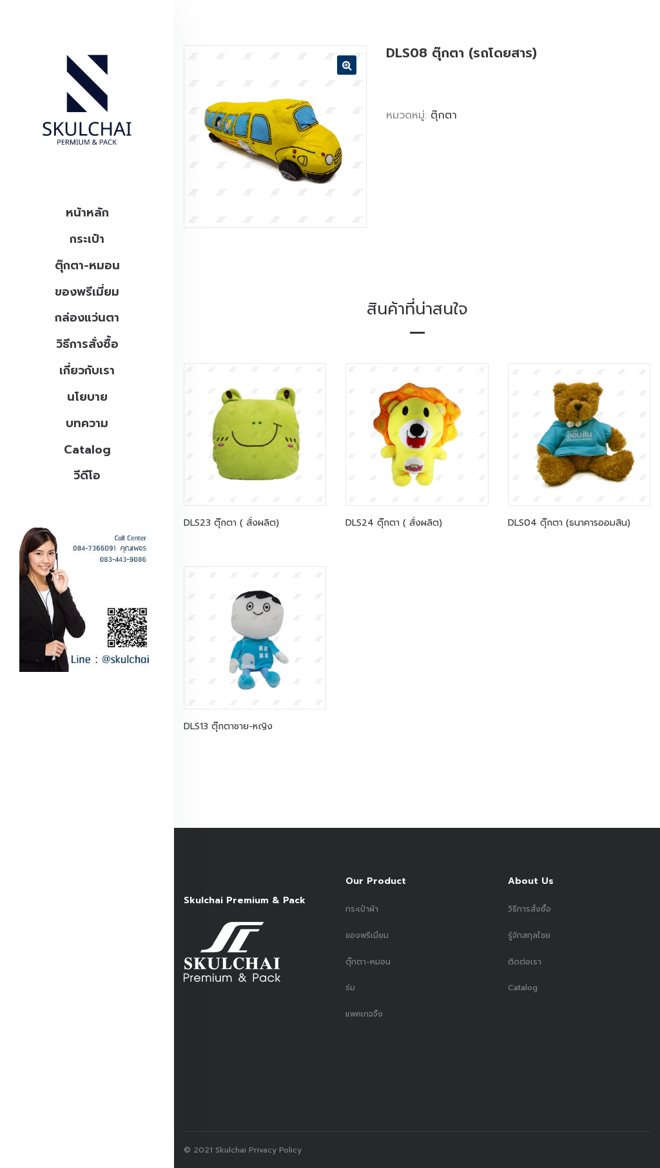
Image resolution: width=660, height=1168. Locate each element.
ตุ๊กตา (444, 115)
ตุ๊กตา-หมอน (87, 265)
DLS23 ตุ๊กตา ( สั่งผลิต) (231, 523)
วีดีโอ (87, 475)
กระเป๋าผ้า (361, 909)
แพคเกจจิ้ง (364, 1014)
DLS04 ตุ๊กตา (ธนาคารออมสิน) (569, 523)
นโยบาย (87, 397)
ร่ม (350, 987)
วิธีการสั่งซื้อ (87, 344)
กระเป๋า (87, 239)
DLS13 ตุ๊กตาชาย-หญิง (228, 726)
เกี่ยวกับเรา (87, 370)
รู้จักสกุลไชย (529, 935)
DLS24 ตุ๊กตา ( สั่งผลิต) (393, 523)
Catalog (87, 450)
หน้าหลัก (87, 213)
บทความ (87, 423)
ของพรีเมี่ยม (87, 292)
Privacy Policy (274, 1150)
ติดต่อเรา (524, 962)
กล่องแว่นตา (87, 318)
